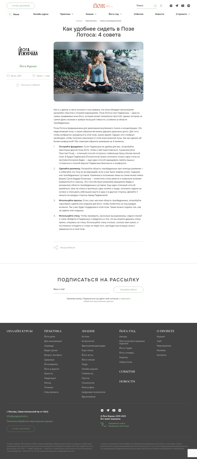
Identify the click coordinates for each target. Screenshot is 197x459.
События (138, 14)
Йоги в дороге (51, 369)
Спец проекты (51, 392)
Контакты (161, 355)
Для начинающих (53, 341)
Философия (88, 387)
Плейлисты (87, 373)
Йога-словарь (126, 352)
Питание (48, 387)
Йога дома (49, 336)
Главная (79, 21)
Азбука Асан (125, 362)
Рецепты (123, 357)
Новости (159, 14)
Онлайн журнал (90, 369)
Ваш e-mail (59, 289)
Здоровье (49, 359)
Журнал (161, 336)
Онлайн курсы (40, 14)
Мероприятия (164, 345)
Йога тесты (87, 355)
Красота (48, 373)
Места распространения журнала (132, 342)
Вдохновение (88, 396)
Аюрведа (49, 345)
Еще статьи (87, 350)
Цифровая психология (93, 392)
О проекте (181, 14)
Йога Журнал (28, 66)
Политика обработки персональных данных (30, 421)
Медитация (50, 378)
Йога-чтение (88, 359)
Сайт (159, 341)
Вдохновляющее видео (94, 345)
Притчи (85, 378)
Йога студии (125, 348)
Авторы (123, 336)
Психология (88, 382)
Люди (85, 364)
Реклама (161, 350)
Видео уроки (50, 350)
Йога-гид (114, 14)
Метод (47, 382)
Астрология (88, 341)
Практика (65, 14)
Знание (90, 14)
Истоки (85, 336)
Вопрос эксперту (53, 355)
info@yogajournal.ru (17, 416)
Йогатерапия (51, 364)
